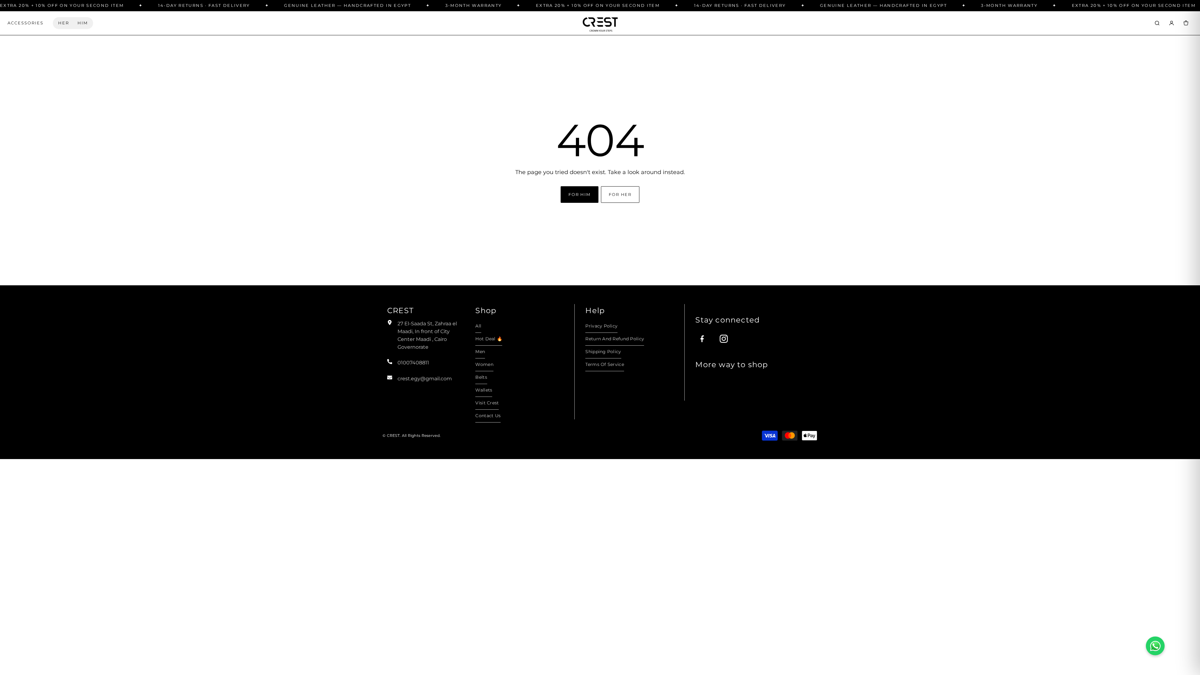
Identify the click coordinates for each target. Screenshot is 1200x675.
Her (63, 23)
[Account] (1171, 23)
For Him (579, 194)
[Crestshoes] (600, 23)
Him (83, 23)
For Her (620, 194)
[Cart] (1185, 23)
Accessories (26, 23)
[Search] (1157, 23)
